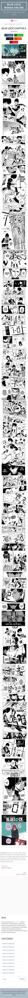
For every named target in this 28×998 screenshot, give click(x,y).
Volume (7, 859)
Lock (6, 856)
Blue (6, 852)
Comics (10, 24)
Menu (15, 20)
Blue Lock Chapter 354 (8, 956)
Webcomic (23, 859)
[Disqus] (14, 895)
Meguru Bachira (16, 856)
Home (6, 24)
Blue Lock (10, 852)
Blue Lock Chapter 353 (8, 960)
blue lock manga (17, 852)
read (26, 856)
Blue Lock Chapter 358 (8, 943)
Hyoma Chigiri (16, 854)
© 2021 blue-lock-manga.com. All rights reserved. (14, 991)
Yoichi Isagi (3, 861)
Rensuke (19, 858)
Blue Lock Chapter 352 (8, 963)
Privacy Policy (6, 993)
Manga (9, 856)
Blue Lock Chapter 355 (8, 953)
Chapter (24, 852)
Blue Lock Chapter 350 (8, 969)
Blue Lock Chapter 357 (8, 946)
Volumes (11, 859)
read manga (14, 858)
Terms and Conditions (16, 993)
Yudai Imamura (9, 861)
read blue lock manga (5, 858)
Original (22, 856)
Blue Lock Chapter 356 (8, 950)
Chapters (2, 854)
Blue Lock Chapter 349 (8, 973)
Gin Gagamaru (8, 854)
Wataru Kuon (17, 859)
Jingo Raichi (23, 854)
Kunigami (2, 856)
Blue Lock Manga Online (14, 6)
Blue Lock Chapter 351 (8, 966)
